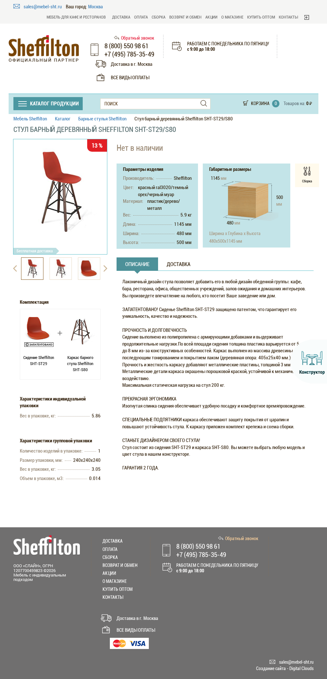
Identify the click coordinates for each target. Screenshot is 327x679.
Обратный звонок (137, 38)
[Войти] (307, 17)
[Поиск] (203, 104)
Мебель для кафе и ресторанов (76, 17)
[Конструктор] (308, 362)
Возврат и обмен (185, 17)
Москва (95, 6)
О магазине (232, 17)
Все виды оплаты (130, 77)
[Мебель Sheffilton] (44, 49)
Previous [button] (15, 268)
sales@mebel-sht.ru (43, 7)
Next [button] (105, 268)
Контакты (288, 17)
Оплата (141, 17)
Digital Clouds (301, 668)
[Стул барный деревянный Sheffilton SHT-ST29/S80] (60, 191)
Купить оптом (261, 17)
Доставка (121, 17)
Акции (211, 17)
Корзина (260, 103)
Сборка (158, 17)
